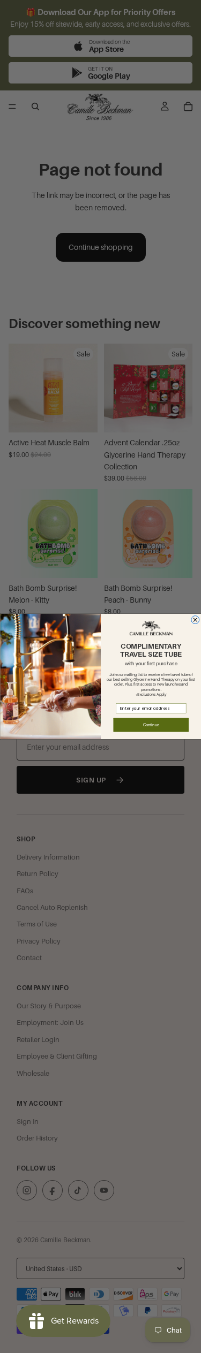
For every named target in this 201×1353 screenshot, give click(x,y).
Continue (151, 725)
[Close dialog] (195, 620)
